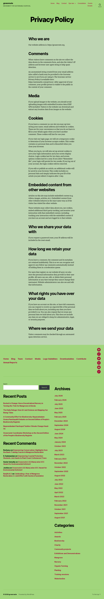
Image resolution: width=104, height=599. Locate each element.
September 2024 (61, 425)
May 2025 (58, 413)
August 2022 (59, 476)
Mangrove (58, 558)
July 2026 (58, 396)
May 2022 (58, 488)
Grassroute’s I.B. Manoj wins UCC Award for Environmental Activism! (23, 463)
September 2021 (61, 513)
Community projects (62, 549)
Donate (90, 6)
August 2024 (59, 429)
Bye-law (71, 3)
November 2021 (60, 505)
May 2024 (58, 438)
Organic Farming (61, 566)
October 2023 (60, 446)
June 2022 (58, 484)
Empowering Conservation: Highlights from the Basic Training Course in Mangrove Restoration (25, 451)
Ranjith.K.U (7, 474)
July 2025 (58, 404)
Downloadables (67, 359)
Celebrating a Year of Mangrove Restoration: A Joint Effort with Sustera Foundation (23, 475)
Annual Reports (10, 362)
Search (5, 384)
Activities (58, 532)
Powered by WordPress (26, 594)
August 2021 (59, 518)
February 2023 (60, 459)
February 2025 (60, 417)
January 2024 (60, 442)
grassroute (8, 3)
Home (53, 3)
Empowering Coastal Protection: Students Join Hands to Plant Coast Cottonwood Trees (24, 457)
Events (90, 3)
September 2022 (61, 471)
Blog (58, 3)
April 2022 (58, 492)
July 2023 (58, 450)
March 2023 (59, 455)
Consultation (82, 3)
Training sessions (61, 574)
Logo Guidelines (50, 359)
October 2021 (60, 509)
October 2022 (60, 467)
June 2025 (58, 408)
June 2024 (58, 434)
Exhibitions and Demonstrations (67, 553)
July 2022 (58, 480)
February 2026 (60, 400)
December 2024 (61, 421)
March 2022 (59, 497)
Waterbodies (59, 579)
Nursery (57, 562)
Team (20, 359)
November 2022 (61, 463)
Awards (57, 537)
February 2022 (60, 501)
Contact (64, 3)
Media (38, 359)
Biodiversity (59, 541)
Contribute (81, 359)
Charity (57, 545)
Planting (57, 570)
